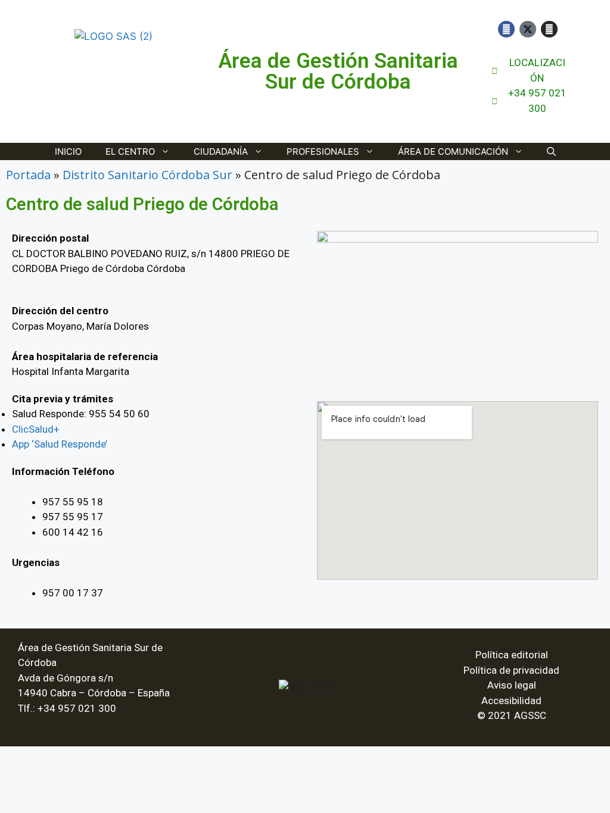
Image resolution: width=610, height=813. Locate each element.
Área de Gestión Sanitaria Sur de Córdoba (338, 71)
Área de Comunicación (453, 151)
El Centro (130, 151)
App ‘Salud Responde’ (59, 444)
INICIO (68, 151)
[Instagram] (549, 29)
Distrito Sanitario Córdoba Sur (147, 175)
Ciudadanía (221, 151)
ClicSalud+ (36, 429)
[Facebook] (506, 29)
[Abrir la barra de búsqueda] (551, 151)
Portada (28, 175)
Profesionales (323, 151)
